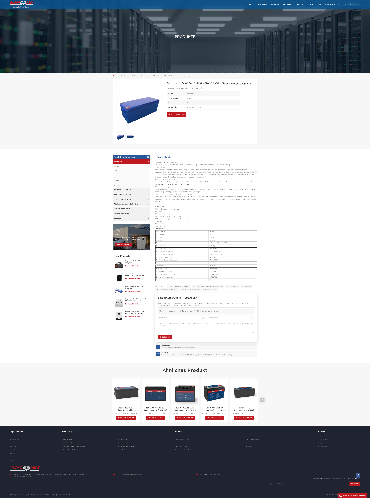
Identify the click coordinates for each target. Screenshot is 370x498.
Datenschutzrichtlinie (65, 494)
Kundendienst (322, 446)
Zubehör (117, 218)
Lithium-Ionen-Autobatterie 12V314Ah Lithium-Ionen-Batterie (244, 409)
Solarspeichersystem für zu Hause (130, 436)
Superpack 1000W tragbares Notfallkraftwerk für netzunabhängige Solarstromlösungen (133, 262)
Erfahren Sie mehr (132, 266)
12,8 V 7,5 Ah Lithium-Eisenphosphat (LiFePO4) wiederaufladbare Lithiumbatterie (155, 409)
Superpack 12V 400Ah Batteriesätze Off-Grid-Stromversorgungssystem (192, 311)
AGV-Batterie (122, 439)
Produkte (287, 4)
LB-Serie (117, 180)
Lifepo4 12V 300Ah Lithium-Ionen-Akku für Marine (126, 409)
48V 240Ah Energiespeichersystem (134, 274)
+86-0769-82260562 (24, 476)
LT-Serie (117, 171)
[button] (108, 400)
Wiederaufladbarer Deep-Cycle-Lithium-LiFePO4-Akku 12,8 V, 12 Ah (303, 409)
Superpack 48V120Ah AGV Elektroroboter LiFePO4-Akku (136, 300)
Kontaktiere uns (332, 4)
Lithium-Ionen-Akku (68, 439)
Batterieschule (323, 439)
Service (300, 4)
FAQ (319, 4)
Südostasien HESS (121, 213)
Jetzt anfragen (178, 115)
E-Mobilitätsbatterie (122, 194)
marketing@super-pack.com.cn (132, 474)
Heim (250, 4)
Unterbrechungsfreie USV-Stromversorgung (208, 286)
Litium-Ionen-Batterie (69, 436)
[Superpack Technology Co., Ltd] (22, 7)
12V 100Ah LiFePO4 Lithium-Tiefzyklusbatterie (214, 409)
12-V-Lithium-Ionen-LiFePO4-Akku (73, 446)
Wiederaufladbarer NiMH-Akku (167, 289)
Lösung (274, 4)
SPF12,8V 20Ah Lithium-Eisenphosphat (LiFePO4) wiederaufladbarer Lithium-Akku (273, 409)
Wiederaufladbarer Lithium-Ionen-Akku (75, 443)
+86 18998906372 (214, 474)
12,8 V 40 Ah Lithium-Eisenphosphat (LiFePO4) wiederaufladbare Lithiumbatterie (185, 409)
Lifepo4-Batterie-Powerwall (71, 450)
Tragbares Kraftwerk (122, 199)
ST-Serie (135, 76)
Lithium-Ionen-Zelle (122, 209)
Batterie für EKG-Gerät (126, 446)
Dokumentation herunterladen (328, 436)
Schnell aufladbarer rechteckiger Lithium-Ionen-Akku (199, 289)
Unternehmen (14, 439)
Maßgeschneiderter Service (327, 443)
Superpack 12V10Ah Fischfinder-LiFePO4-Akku (332, 409)
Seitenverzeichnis (15, 457)
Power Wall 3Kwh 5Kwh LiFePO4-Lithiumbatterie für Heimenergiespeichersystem (136, 313)
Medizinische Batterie (123, 190)
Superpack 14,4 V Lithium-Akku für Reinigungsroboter (135, 287)
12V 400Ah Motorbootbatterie (179, 286)
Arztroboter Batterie (125, 450)
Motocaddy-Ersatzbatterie (127, 443)
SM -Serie (117, 185)
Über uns (261, 4)
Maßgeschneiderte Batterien (126, 204)
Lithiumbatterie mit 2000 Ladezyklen (239, 286)
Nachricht (13, 446)
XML (53, 494)
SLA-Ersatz (125, 76)
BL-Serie (117, 175)
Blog (311, 4)
